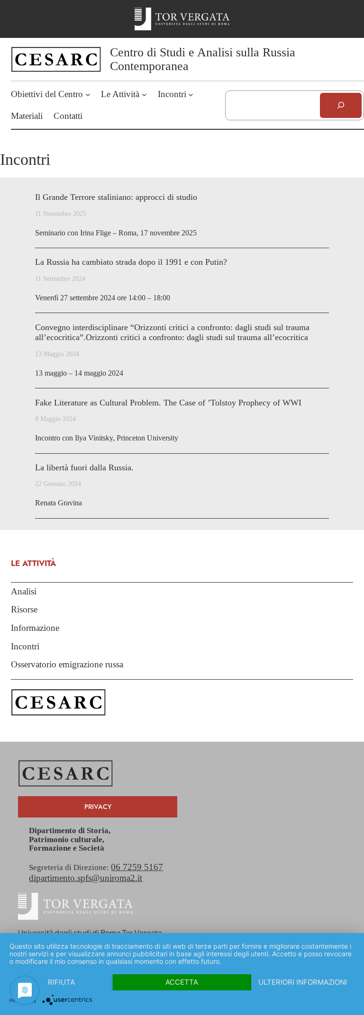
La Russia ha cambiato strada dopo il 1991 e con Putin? (131, 262)
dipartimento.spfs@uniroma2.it (85, 878)
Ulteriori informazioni (302, 982)
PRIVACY (97, 806)
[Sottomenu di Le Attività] (144, 94)
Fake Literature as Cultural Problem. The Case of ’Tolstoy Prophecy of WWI (168, 402)
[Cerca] (341, 105)
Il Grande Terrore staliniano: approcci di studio (116, 197)
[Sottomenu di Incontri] (190, 94)
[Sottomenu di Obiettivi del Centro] (88, 94)
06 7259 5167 (137, 867)
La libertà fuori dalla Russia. (84, 467)
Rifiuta (61, 982)
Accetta (181, 982)
